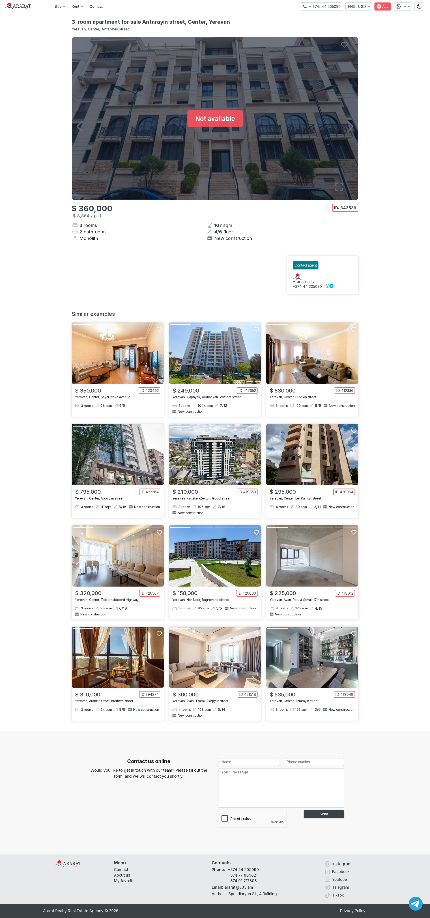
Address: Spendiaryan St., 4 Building (244, 894)
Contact (96, 6)
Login (406, 6)
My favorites (125, 881)
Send (324, 814)
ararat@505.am (232, 887)
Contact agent (306, 265)
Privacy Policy (353, 911)
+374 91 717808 (242, 881)
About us (122, 875)
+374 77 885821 (243, 875)
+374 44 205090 (307, 286)
